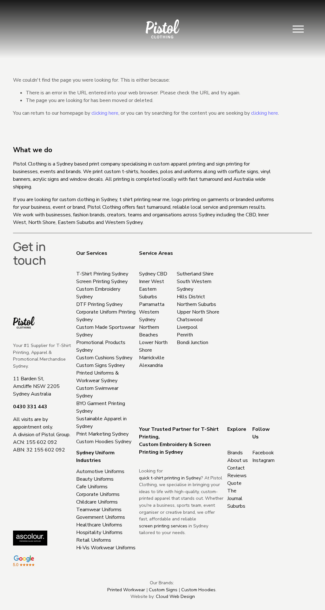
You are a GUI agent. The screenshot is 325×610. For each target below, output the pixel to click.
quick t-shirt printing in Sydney (170, 478)
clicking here (104, 113)
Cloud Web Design (175, 596)
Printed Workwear (126, 589)
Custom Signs (163, 589)
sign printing (229, 163)
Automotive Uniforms (100, 471)
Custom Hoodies (198, 589)
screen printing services (163, 526)
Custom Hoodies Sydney (103, 441)
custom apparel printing (179, 163)
